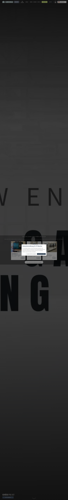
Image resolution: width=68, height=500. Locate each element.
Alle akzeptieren (41, 254)
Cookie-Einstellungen (31, 254)
